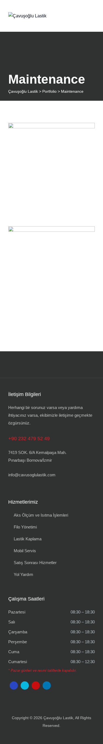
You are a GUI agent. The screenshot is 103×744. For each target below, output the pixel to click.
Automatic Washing (52, 275)
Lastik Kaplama (27, 538)
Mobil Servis (25, 550)
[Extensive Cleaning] (83, 133)
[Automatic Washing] (83, 237)
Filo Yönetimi (25, 527)
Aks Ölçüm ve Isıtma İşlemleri (41, 515)
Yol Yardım (23, 574)
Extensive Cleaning (51, 171)
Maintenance (51, 181)
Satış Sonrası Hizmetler (35, 562)
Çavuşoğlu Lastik (58, 718)
